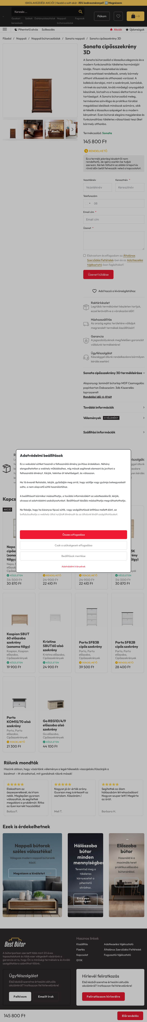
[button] (72, 49)
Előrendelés (130, 1016)
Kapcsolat (82, 955)
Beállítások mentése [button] (73, 556)
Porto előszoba (87, 652)
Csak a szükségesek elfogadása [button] (73, 545)
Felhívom (20, 996)
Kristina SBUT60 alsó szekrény (53, 645)
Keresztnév (121, 180)
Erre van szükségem (83, 899)
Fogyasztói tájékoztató (117, 955)
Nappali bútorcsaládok (45, 38)
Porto (82, 651)
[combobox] (87, 203)
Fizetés (80, 949)
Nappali (21, 38)
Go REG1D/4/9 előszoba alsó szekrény (54, 725)
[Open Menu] (5, 29)
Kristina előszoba (53, 654)
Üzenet (87, 228)
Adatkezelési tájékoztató (118, 944)
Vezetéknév (89, 180)
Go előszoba (50, 734)
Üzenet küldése (98, 274)
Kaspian (12, 651)
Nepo (10, 564)
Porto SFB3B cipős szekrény (90, 644)
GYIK (79, 960)
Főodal (7, 38)
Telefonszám (90, 196)
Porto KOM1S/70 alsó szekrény (19, 721)
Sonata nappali (75, 38)
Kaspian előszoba (17, 652)
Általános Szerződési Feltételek (122, 949)
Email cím (88, 212)
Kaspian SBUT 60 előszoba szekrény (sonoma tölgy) (18, 640)
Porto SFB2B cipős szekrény (126, 644)
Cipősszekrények (17, 658)
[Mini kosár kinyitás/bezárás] (135, 16)
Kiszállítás (82, 944)
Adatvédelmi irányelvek (73, 566)
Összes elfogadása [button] (73, 534)
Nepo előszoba (14, 565)
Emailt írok (46, 996)
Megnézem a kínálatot (29, 873)
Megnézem (115, 3)
